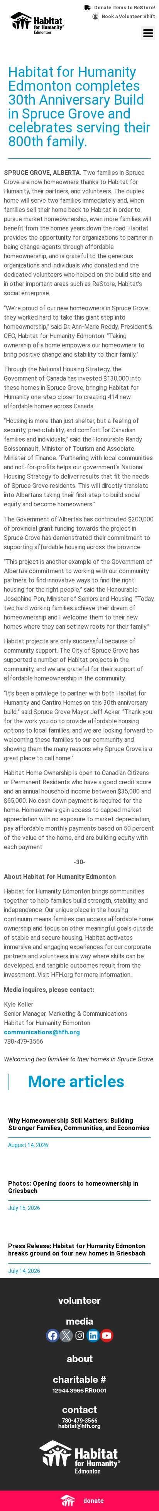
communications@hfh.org (42, 1032)
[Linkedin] (93, 1335)
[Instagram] (79, 1335)
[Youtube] (106, 1335)
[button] (148, 33)
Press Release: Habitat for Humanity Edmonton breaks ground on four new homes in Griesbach (76, 1249)
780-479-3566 (79, 1421)
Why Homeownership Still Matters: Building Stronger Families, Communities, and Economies (78, 1124)
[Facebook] (52, 1335)
